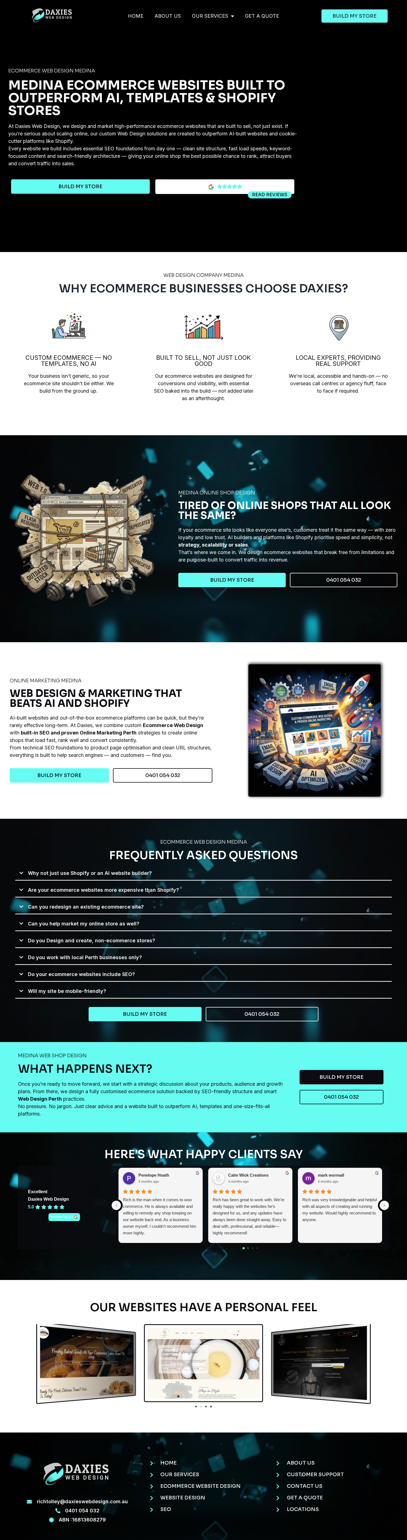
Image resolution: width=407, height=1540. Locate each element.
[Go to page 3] (256, 1248)
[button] (203, 874)
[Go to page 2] (252, 1248)
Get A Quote (262, 16)
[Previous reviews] (116, 1205)
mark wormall (331, 1175)
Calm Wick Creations (248, 1175)
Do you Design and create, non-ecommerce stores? (91, 940)
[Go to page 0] (244, 1248)
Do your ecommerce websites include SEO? (81, 974)
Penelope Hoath (153, 1175)
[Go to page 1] (248, 1248)
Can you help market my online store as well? (83, 924)
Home (135, 16)
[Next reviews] (384, 1205)
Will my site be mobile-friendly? (67, 991)
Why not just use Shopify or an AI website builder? (90, 873)
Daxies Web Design (48, 1199)
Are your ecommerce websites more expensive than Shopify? (103, 890)
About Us (167, 16)
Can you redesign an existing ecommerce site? (86, 907)
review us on (62, 1217)
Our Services (210, 16)
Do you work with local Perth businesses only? (85, 957)
